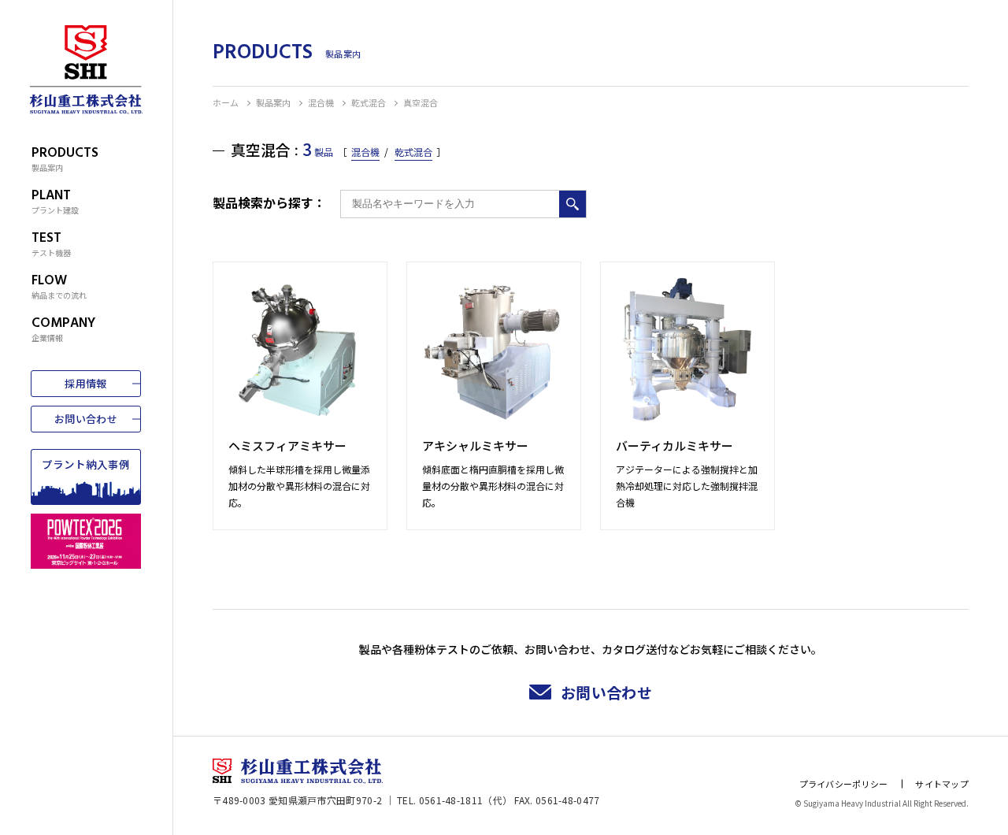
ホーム (226, 102)
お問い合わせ (85, 418)
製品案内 (273, 102)
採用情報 (85, 383)
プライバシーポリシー (843, 783)
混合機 (321, 102)
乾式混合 (368, 102)
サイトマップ (942, 783)
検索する (572, 204)
